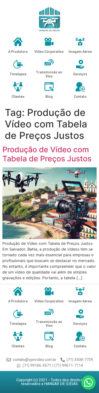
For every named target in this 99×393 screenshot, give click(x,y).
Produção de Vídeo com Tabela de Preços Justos (47, 154)
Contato (80, 96)
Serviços (80, 74)
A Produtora (18, 52)
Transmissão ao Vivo (49, 74)
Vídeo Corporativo (49, 52)
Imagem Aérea (80, 52)
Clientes (18, 96)
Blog (49, 96)
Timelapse (17, 74)
